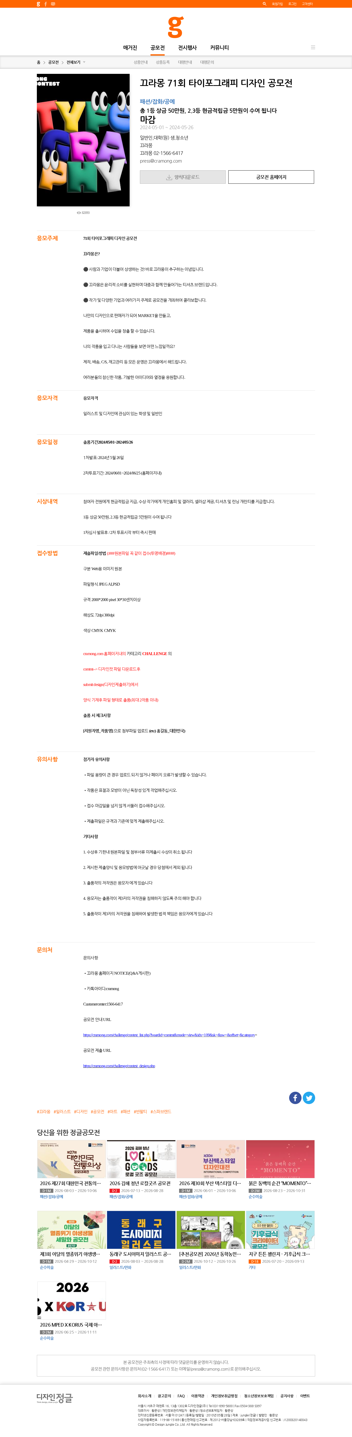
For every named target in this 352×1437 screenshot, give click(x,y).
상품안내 (140, 62)
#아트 (112, 1111)
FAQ (181, 1396)
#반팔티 (140, 1111)
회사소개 (144, 1396)
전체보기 (75, 62)
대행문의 (207, 62)
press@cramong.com (161, 160)
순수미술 (255, 1196)
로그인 (292, 4)
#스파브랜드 (160, 1111)
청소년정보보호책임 (259, 1396)
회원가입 (277, 4)
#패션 (125, 1111)
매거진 (130, 48)
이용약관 (197, 1396)
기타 (252, 1267)
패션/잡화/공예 (157, 102)
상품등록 (163, 62)
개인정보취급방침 (224, 1396)
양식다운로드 (185, 177)
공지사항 (287, 1396)
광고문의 (164, 1396)
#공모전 (97, 1111)
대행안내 (185, 62)
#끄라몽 (43, 1111)
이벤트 (305, 1396)
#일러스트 (62, 1111)
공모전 (157, 48)
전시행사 (187, 48)
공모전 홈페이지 (271, 177)
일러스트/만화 (120, 1267)
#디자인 (80, 1111)
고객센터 (307, 4)
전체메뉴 (313, 47)
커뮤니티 (219, 48)
